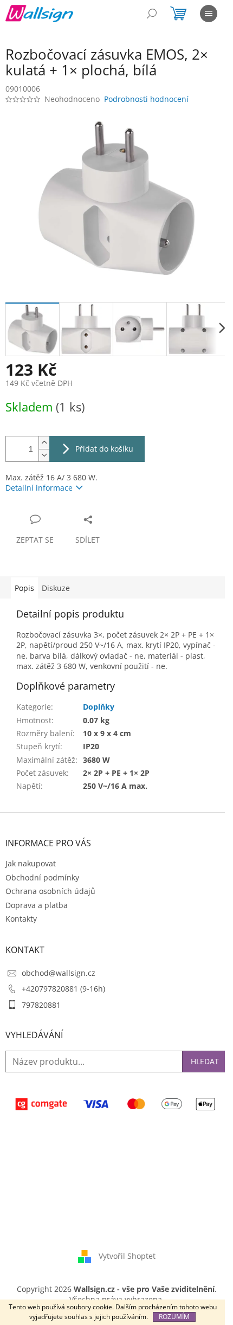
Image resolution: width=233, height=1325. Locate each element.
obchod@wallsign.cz (58, 973)
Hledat (205, 1061)
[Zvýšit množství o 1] (43, 442)
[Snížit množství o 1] (43, 455)
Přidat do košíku (104, 448)
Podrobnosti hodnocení (146, 99)
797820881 (41, 1005)
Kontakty (21, 919)
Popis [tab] (24, 588)
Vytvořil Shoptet (127, 1255)
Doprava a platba (36, 905)
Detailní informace (39, 488)
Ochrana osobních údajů (50, 891)
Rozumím (174, 1316)
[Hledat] (152, 13)
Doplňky (98, 707)
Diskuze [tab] (56, 588)
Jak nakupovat (30, 863)
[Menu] (208, 13)
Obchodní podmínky (42, 877)
